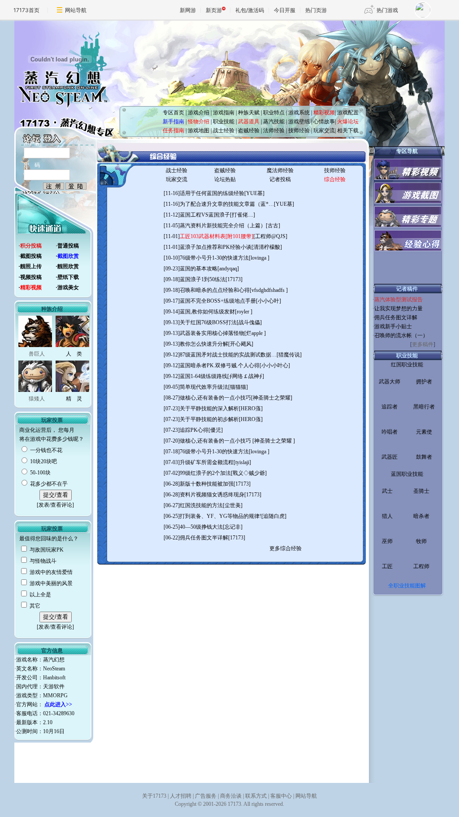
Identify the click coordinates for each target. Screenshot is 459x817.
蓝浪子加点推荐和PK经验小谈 (215, 247)
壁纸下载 (68, 277)
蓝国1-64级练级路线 (203, 376)
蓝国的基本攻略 (198, 268)
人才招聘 (180, 796)
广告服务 (206, 796)
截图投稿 (31, 256)
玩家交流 (176, 179)
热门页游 (316, 10)
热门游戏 (387, 10)
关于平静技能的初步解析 (209, 419)
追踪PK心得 (194, 430)
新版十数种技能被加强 (207, 484)
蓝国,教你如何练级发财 (207, 312)
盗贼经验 (225, 170)
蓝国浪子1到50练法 (202, 279)
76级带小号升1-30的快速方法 (214, 258)
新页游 (214, 10)
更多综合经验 (285, 548)
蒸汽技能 (274, 121)
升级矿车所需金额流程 (207, 462)
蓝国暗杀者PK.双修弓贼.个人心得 (220, 365)
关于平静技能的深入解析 (209, 408)
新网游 (188, 10)
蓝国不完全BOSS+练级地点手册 (218, 301)
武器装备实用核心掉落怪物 (212, 333)
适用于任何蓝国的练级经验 (212, 193)
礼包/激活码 (249, 10)
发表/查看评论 (55, 505)
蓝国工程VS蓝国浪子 (205, 215)
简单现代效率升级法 (204, 387)
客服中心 (281, 796)
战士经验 (176, 170)
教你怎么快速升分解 (204, 344)
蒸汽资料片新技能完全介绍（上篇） (223, 225)
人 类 (74, 354)
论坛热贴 (225, 179)
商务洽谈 (231, 796)
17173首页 (26, 10)
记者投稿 (280, 179)
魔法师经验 (280, 170)
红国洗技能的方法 (201, 505)
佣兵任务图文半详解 (204, 538)
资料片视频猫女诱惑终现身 (212, 494)
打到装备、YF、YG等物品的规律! (220, 516)
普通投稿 (68, 246)
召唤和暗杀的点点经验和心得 (215, 290)
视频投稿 (31, 277)
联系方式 (256, 796)
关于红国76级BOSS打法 (208, 322)
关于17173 (154, 796)
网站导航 (76, 10)
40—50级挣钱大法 (201, 527)
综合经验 (335, 179)
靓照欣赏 (68, 266)
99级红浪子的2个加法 (205, 473)
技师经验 (335, 170)
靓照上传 (31, 266)
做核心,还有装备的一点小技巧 (215, 398)
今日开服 (284, 10)
